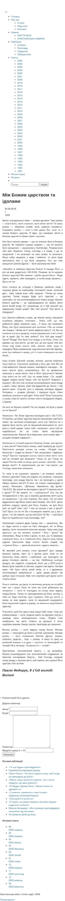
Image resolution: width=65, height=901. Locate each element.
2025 (19, 63)
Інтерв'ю (21, 44)
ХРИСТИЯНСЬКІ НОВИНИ (30, 38)
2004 (19, 129)
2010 (19, 111)
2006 (19, 123)
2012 (19, 104)
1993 (19, 164)
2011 (19, 107)
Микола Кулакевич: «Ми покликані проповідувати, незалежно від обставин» (34, 809)
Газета (14, 57)
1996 (19, 155)
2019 (19, 82)
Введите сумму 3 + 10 (13, 750)
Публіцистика (24, 54)
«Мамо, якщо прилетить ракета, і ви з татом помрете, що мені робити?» (31, 781)
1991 (19, 170)
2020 (19, 79)
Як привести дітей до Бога (22, 814)
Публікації (16, 41)
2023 (19, 70)
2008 (19, 117)
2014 (19, 98)
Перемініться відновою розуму (24, 770)
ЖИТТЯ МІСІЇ (24, 35)
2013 (19, 101)
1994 (19, 161)
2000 (19, 142)
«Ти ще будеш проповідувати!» (25, 767)
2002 (19, 136)
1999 (19, 145)
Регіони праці (18, 174)
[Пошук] (12, 180)
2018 (19, 85)
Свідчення (22, 51)
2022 (19, 73)
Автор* (5, 709)
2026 (19, 60)
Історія (20, 22)
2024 (19, 66)
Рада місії (22, 25)
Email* (5, 713)
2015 (19, 95)
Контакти (22, 29)
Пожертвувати (7, 899)
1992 (19, 167)
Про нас (15, 19)
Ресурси (15, 177)
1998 (19, 148)
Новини (15, 32)
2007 (19, 120)
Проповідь (22, 48)
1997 (19, 152)
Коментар (7, 746)
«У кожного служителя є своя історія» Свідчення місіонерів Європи (28, 794)
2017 (19, 88)
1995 (19, 158)
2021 (19, 76)
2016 (19, 92)
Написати (9, 754)
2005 (19, 126)
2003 (19, 133)
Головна (15, 16)
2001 (19, 139)
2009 (19, 114)
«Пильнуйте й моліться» (21, 798)
